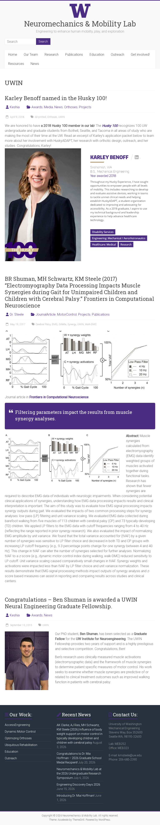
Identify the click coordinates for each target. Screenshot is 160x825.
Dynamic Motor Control (20, 731)
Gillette (62, 324)
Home (12, 55)
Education (97, 55)
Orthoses (71, 107)
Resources (16, 64)
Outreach (117, 55)
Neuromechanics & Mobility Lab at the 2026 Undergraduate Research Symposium (79, 773)
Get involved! (140, 55)
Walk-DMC (91, 324)
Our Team (31, 55)
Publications (74, 55)
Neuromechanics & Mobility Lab (80, 24)
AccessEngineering (17, 725)
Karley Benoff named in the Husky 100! (56, 98)
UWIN (61, 117)
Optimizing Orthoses (18, 738)
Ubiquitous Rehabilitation (21, 745)
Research (52, 55)
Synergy (72, 324)
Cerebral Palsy (43, 324)
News (35, 64)
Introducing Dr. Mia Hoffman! (75, 795)
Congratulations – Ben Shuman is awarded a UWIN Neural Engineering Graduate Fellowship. (71, 603)
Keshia (15, 107)
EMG (55, 324)
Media (48, 107)
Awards (36, 107)
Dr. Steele (17, 314)
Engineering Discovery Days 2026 (78, 784)
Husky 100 (110, 126)
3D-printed (40, 117)
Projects (85, 107)
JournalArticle (46, 314)
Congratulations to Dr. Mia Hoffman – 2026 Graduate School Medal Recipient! (79, 758)
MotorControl (67, 314)
